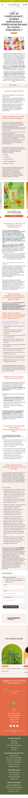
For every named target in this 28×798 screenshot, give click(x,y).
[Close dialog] (26, 390)
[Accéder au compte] (24, 5)
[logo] (14, 5)
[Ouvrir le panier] (26, 5)
